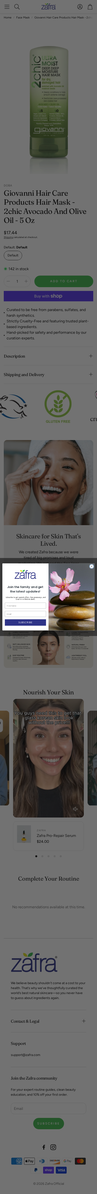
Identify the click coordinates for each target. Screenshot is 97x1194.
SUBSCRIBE (25, 622)
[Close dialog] (91, 566)
